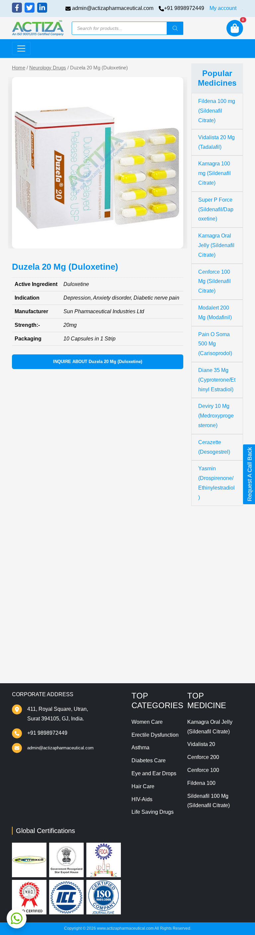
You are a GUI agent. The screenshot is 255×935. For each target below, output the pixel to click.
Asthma (140, 747)
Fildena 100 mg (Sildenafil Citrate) (216, 110)
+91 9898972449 (184, 8)
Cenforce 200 (203, 757)
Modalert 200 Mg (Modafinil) (215, 312)
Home (18, 67)
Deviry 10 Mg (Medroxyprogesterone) (216, 415)
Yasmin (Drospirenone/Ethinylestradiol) (216, 483)
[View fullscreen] (173, 238)
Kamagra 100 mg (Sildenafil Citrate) (214, 173)
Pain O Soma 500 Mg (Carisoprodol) (215, 343)
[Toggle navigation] (21, 48)
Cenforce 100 (203, 770)
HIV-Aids (141, 799)
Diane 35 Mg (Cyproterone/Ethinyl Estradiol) (216, 379)
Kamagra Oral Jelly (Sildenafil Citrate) (216, 245)
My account (223, 8)
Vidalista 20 (201, 744)
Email (27, 569)
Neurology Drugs (47, 67)
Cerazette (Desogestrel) (214, 447)
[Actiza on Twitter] (30, 8)
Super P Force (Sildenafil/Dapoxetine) (215, 209)
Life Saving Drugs (152, 812)
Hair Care (142, 786)
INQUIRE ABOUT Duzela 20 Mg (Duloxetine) (97, 361)
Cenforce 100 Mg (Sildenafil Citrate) (214, 281)
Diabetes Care (148, 760)
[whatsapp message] (17, 918)
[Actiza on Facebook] (17, 8)
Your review (34, 504)
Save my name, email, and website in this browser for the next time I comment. (97, 605)
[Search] (175, 28)
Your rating (31, 494)
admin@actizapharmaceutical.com (112, 8)
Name (27, 543)
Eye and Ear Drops (153, 773)
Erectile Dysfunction (155, 735)
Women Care (147, 722)
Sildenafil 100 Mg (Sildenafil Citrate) (208, 800)
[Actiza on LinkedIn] (42, 8)
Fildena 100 (201, 783)
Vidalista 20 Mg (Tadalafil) (216, 142)
